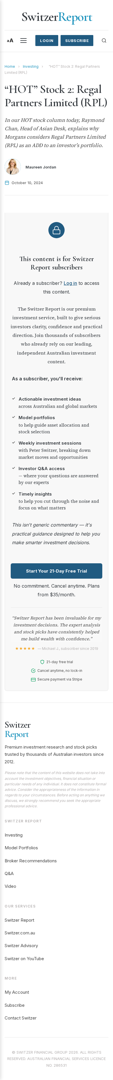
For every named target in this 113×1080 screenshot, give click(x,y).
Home (10, 66)
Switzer (56, 17)
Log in (70, 283)
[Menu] (23, 40)
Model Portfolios (21, 847)
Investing (31, 66)
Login (47, 40)
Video (10, 886)
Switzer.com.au (20, 933)
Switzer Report (19, 920)
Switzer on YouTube (24, 958)
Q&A (9, 873)
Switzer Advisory (21, 945)
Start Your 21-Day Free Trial (56, 571)
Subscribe (77, 40)
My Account (17, 992)
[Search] (104, 40)
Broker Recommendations (31, 860)
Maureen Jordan (40, 167)
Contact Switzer (21, 1018)
